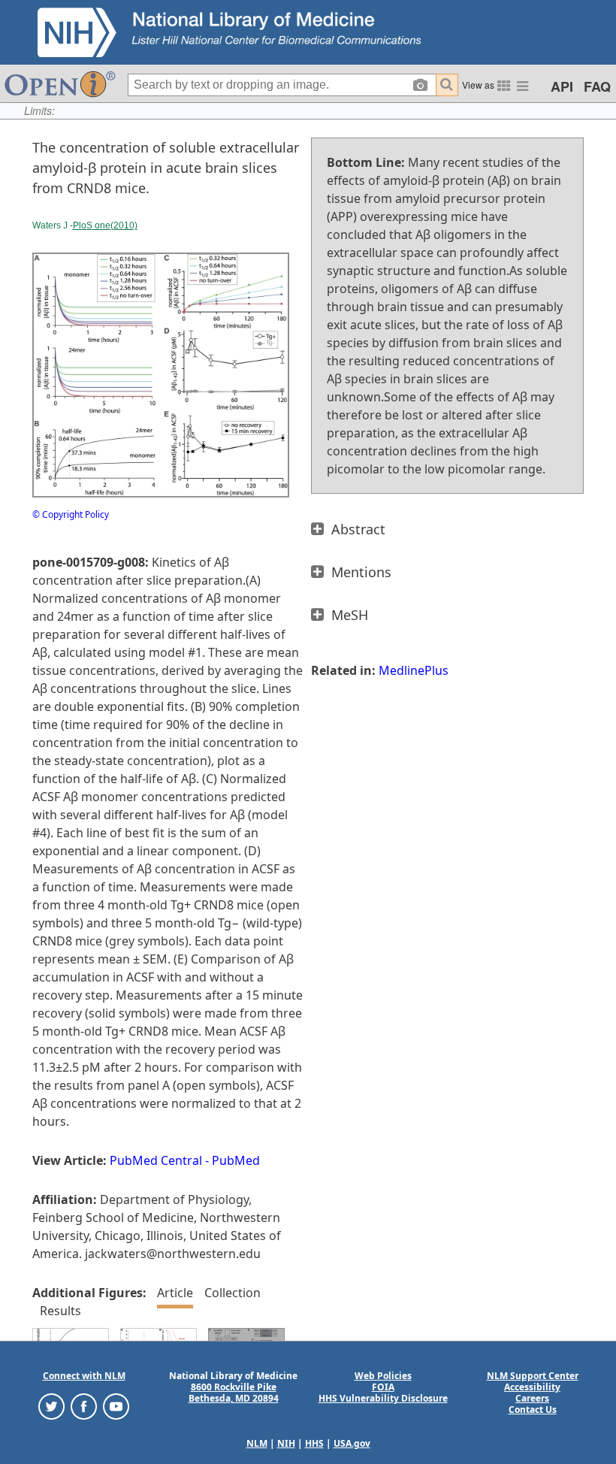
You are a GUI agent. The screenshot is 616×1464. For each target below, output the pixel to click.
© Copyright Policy (70, 514)
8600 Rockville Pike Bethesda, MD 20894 (234, 1393)
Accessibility (532, 1387)
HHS (314, 1443)
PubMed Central (156, 1160)
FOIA (383, 1387)
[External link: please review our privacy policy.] (51, 1405)
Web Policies (383, 1375)
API (562, 86)
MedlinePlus (413, 670)
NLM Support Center (532, 1375)
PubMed (236, 1160)
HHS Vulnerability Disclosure (383, 1398)
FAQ (597, 86)
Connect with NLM (84, 1375)
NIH (286, 1443)
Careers (532, 1398)
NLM (256, 1443)
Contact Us (533, 1409)
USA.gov (352, 1443)
